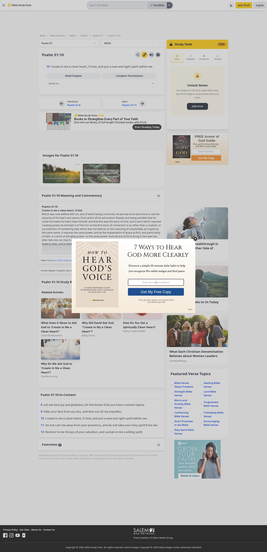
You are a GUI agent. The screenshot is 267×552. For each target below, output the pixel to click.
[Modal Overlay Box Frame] (133, 276)
